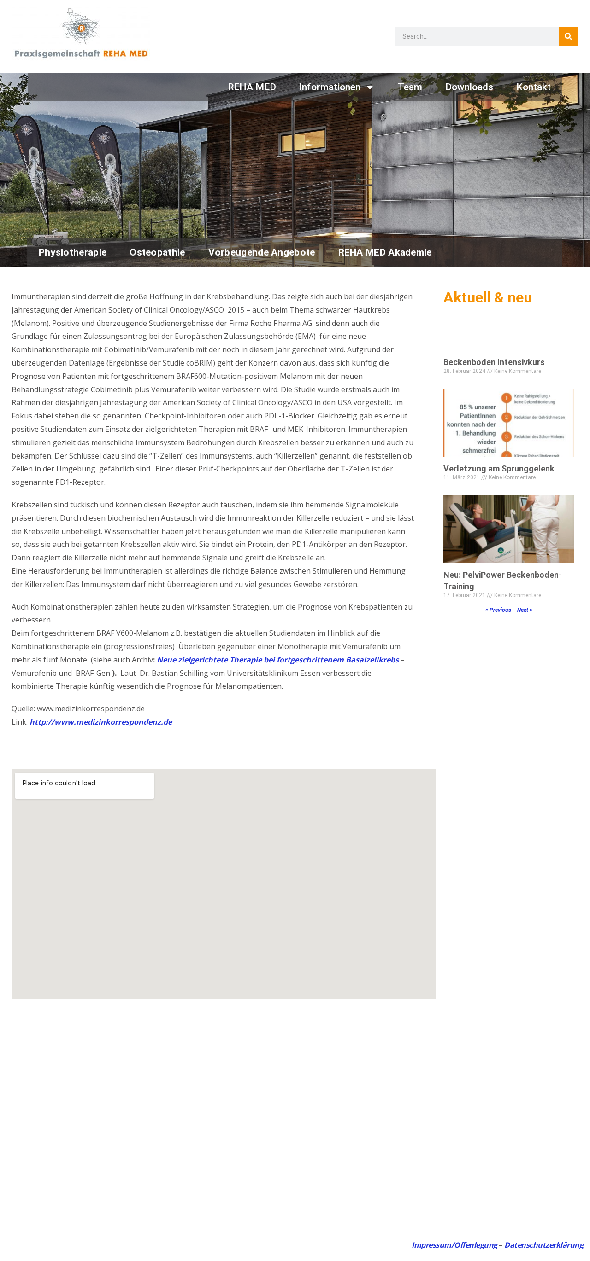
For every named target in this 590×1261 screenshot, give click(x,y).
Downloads (469, 87)
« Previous (498, 610)
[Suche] (568, 36)
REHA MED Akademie (385, 252)
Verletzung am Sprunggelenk (499, 468)
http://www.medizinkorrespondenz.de (101, 722)
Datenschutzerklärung (543, 1245)
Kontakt (533, 87)
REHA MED (252, 87)
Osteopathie (157, 252)
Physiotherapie (72, 252)
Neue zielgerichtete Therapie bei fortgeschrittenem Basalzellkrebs (278, 660)
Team (410, 87)
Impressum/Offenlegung (454, 1245)
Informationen (329, 87)
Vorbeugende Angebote (261, 252)
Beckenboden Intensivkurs (494, 362)
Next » (524, 610)
